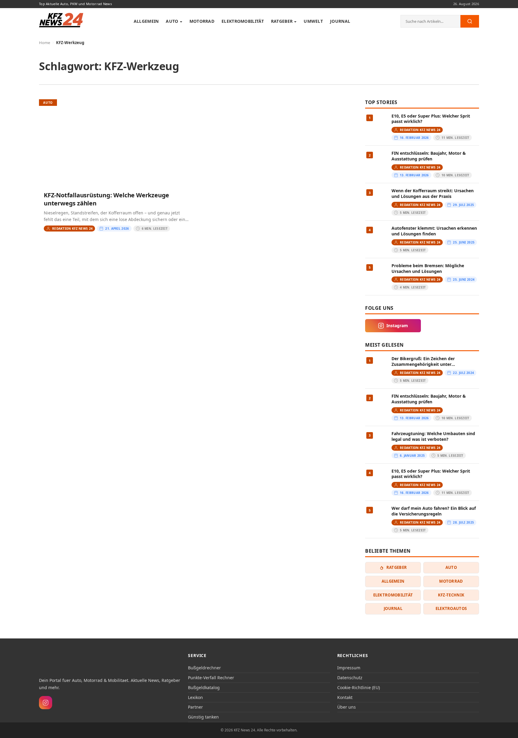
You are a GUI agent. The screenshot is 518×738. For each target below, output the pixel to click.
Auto (172, 21)
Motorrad (201, 21)
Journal (340, 21)
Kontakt (345, 697)
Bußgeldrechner (204, 668)
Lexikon (195, 697)
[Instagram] (45, 702)
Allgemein (146, 21)
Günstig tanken (203, 717)
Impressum (348, 668)
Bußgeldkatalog (204, 687)
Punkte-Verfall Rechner (211, 677)
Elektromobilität (243, 21)
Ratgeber (282, 21)
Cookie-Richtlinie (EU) (358, 687)
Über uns (346, 707)
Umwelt (313, 21)
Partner (195, 707)
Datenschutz (349, 677)
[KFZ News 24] (63, 660)
